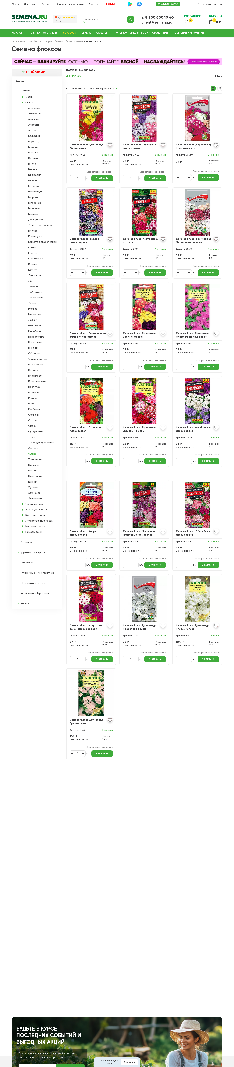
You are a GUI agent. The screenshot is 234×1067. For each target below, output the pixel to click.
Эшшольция (35, 498)
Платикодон (35, 376)
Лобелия (33, 286)
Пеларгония (35, 364)
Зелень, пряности (36, 509)
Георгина (33, 197)
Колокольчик (36, 259)
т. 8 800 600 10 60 (158, 17)
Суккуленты (35, 431)
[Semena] (29, 19)
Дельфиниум (35, 219)
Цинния (32, 482)
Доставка (30, 4)
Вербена (33, 158)
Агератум (34, 108)
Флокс (32, 454)
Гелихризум (35, 192)
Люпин (32, 303)
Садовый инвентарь (33, 583)
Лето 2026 (69, 33)
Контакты (95, 4)
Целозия (33, 465)
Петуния (33, 370)
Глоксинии (34, 208)
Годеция (33, 214)
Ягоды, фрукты (34, 504)
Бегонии (33, 147)
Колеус (32, 253)
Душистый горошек (40, 225)
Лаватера (34, 275)
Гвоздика (33, 186)
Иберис (33, 264)
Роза (31, 404)
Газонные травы (35, 515)
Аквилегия (34, 114)
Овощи (29, 97)
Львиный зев (35, 298)
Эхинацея (34, 493)
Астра (32, 130)
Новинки (34, 33)
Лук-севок (120, 33)
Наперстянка (36, 337)
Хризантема (35, 459)
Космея (32, 270)
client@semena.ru (157, 22)
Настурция (35, 342)
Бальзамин (34, 136)
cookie (108, 1063)
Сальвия (33, 415)
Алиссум (33, 119)
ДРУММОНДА (73, 76)
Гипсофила (34, 203)
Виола (32, 164)
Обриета (34, 353)
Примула (33, 392)
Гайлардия (34, 175)
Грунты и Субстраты (33, 552)
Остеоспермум (37, 359)
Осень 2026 (50, 33)
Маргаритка (35, 314)
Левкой (32, 320)
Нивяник (33, 348)
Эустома (33, 487)
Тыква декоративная (41, 443)
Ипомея (32, 231)
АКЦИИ (110, 4)
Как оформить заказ (70, 4)
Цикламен (34, 470)
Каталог (17, 33)
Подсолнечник (37, 381)
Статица (33, 420)
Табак (32, 437)
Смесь (32, 426)
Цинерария (35, 476)
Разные (32, 398)
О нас (16, 4)
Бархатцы (34, 141)
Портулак (34, 387)
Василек (33, 153)
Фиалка (33, 448)
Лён (30, 281)
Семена (86, 33)
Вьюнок (33, 169)
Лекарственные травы (39, 521)
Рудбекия (34, 409)
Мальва (32, 309)
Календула (35, 236)
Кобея (32, 247)
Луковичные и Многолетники (149, 33)
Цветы (29, 102)
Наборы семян (34, 532)
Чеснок (25, 603)
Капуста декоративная (42, 242)
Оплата (47, 4)
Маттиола (34, 325)
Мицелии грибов (35, 526)
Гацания (33, 180)
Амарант (33, 125)
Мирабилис (35, 331)
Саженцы (102, 33)
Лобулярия (35, 292)
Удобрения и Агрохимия (188, 33)
